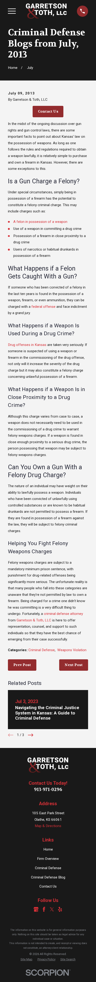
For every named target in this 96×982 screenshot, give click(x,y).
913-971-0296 (48, 789)
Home (48, 849)
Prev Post (22, 665)
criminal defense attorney (63, 614)
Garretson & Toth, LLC (34, 620)
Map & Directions (48, 826)
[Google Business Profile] (36, 909)
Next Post (74, 665)
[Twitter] (51, 909)
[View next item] (30, 735)
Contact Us (48, 111)
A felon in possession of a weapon (40, 222)
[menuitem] (26, 959)
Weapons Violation (71, 650)
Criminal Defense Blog (48, 877)
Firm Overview (48, 859)
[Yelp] (60, 909)
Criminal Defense (41, 650)
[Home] (46, 11)
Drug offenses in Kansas (27, 345)
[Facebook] (43, 909)
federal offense (43, 307)
